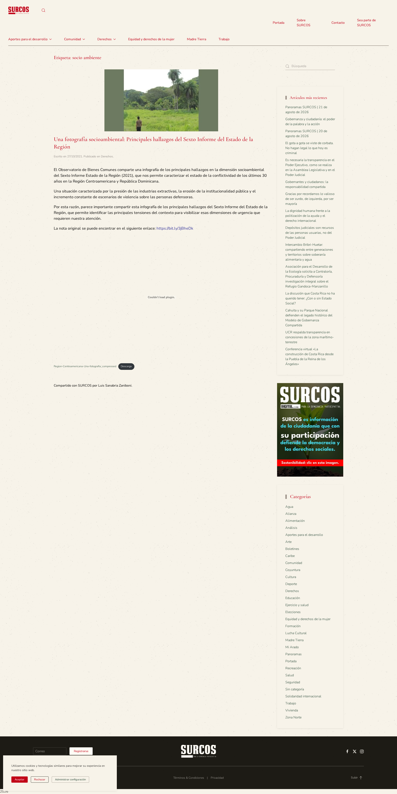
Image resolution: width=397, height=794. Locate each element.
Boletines (292, 549)
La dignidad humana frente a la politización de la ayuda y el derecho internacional (307, 216)
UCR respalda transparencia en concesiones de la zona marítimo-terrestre (309, 337)
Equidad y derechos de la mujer (151, 39)
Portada (278, 22)
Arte (288, 542)
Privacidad (217, 778)
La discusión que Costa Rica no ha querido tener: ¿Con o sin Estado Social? (310, 298)
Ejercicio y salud (297, 605)
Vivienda (291, 710)
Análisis (291, 528)
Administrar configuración (70, 779)
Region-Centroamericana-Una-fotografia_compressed (85, 366)
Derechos (107, 156)
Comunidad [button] (72, 39)
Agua (289, 506)
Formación (293, 626)
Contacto (338, 22)
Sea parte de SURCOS (366, 22)
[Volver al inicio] (18, 10)
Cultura (290, 577)
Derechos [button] (104, 39)
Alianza (290, 514)
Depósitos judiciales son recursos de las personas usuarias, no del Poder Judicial (309, 233)
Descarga (126, 366)
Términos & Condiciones (188, 778)
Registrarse (81, 751)
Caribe (290, 556)
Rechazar (39, 779)
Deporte (291, 584)
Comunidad (293, 563)
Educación (292, 598)
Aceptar (19, 779)
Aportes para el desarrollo (304, 535)
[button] (43, 10)
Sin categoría (294, 689)
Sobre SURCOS (303, 22)
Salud (289, 675)
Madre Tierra (196, 39)
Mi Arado (292, 647)
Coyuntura (292, 570)
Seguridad (292, 682)
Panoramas (293, 654)
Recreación (293, 668)
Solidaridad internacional (303, 696)
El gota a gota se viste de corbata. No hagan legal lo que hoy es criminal (309, 148)
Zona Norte (293, 717)
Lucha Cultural (296, 633)
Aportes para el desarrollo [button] (28, 39)
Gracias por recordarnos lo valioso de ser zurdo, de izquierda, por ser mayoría (310, 199)
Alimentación (295, 521)
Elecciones (293, 612)
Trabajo (224, 39)
